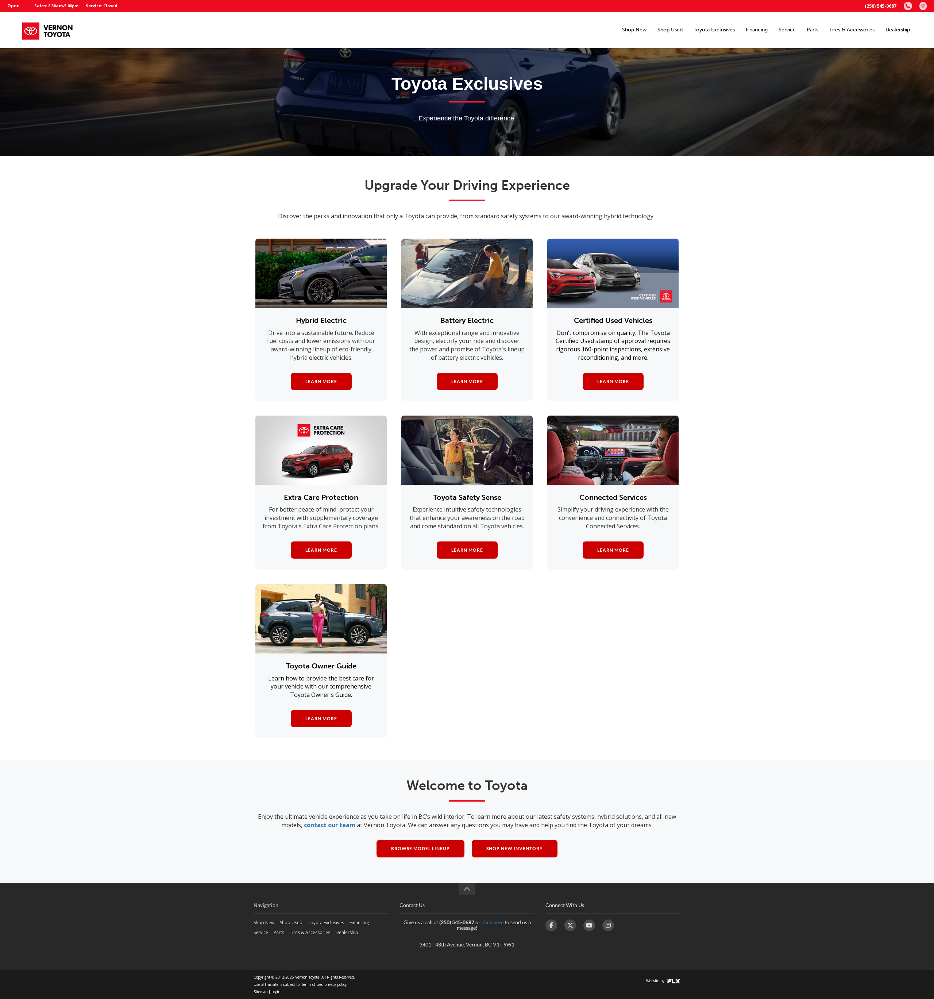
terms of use (312, 984)
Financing (757, 30)
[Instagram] (608, 925)
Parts (812, 30)
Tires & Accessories (852, 30)
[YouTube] (589, 925)
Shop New (634, 30)
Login (276, 991)
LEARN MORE (321, 381)
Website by (655, 980)
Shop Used (670, 30)
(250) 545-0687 (880, 6)
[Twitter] (570, 925)
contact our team (329, 825)
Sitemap (260, 991)
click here (492, 922)
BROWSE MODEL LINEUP (420, 848)
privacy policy (335, 984)
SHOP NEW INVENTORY (514, 848)
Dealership (897, 30)
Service (787, 30)
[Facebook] (551, 925)
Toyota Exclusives (714, 30)
